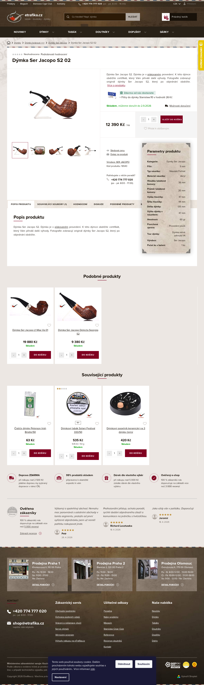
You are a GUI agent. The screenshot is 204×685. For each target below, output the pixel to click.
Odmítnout (124, 664)
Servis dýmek (62, 629)
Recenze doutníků (113, 640)
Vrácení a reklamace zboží (68, 623)
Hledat (132, 17)
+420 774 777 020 (122, 179)
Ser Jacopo (179, 240)
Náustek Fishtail (177, 171)
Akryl (182, 176)
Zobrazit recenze (28, 533)
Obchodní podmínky (65, 611)
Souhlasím (144, 664)
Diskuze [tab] (99, 204)
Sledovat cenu (117, 150)
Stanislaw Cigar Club (42, 4)
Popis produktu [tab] (21, 204)
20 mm (181, 190)
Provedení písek (177, 226)
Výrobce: (118, 162)
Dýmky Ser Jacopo (176, 161)
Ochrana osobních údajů (67, 617)
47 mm (182, 197)
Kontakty (61, 4)
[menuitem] (20, 32)
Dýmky (155, 617)
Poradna (108, 611)
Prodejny (11, 4)
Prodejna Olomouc (176, 563)
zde (93, 669)
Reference (109, 635)
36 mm (182, 182)
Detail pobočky (41, 584)
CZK (175, 4)
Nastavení (60, 677)
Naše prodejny (111, 617)
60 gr (182, 219)
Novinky (156, 611)
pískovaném (154, 74)
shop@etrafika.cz (28, 624)
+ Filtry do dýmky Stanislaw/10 (145, 97)
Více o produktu (116, 85)
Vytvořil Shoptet (189, 676)
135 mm (181, 206)
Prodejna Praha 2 (111, 563)
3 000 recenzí (172, 486)
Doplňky (156, 635)
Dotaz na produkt (119, 154)
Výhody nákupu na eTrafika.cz (70, 640)
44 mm (182, 201)
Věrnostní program (64, 635)
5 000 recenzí (31, 526)
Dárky (155, 640)
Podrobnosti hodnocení (54, 54)
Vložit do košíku (172, 119)
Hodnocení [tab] (80, 204)
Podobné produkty (122, 204)
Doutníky (156, 629)
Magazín (24, 4)
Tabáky (155, 623)
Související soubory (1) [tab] (52, 204)
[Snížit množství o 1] (143, 119)
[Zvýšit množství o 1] (153, 119)
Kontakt (107, 646)
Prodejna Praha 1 (46, 563)
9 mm (182, 166)
